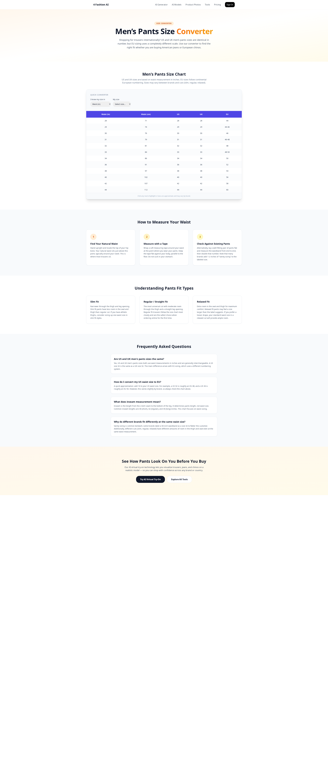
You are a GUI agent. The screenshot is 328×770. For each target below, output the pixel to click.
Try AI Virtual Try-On (150, 479)
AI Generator (161, 4)
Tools (207, 4)
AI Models (176, 4)
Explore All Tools (179, 479)
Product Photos (193, 4)
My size (116, 99)
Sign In (230, 4)
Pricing (217, 4)
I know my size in (97, 99)
